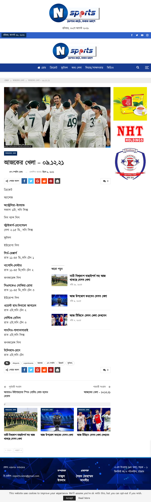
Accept (69, 498)
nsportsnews (28, 363)
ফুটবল (64, 68)
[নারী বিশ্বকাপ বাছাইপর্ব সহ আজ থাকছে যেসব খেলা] (59, 280)
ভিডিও (110, 68)
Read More (84, 498)
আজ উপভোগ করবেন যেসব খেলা (88, 296)
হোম (43, 68)
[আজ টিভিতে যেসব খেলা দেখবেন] (59, 320)
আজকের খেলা (10, 153)
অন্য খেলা (77, 68)
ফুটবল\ (70, 363)
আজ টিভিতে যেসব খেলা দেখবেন (88, 315)
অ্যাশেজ (40, 363)
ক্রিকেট (53, 68)
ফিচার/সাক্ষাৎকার (94, 68)
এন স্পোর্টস (51, 363)
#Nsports (16, 363)
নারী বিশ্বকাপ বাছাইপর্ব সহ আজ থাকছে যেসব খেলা (88, 278)
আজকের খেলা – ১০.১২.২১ (97, 392)
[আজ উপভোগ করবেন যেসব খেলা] (59, 300)
